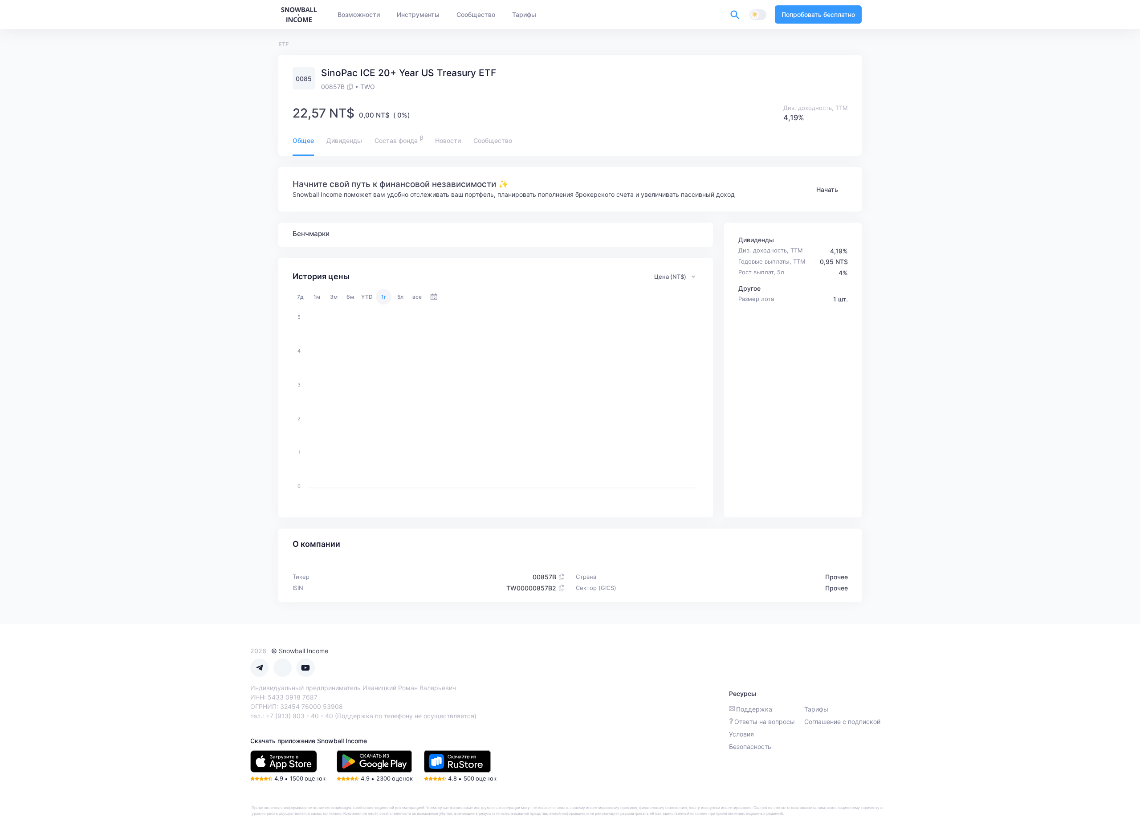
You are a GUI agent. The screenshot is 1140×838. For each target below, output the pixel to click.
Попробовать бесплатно (818, 14)
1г (384, 296)
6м (350, 296)
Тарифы (816, 709)
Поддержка (754, 709)
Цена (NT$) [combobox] (670, 276)
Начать (827, 189)
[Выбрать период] (434, 297)
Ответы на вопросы (764, 721)
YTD (367, 296)
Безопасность (750, 746)
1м (317, 296)
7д (300, 296)
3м (334, 296)
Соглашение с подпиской (842, 721)
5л (400, 296)
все (417, 296)
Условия (741, 734)
